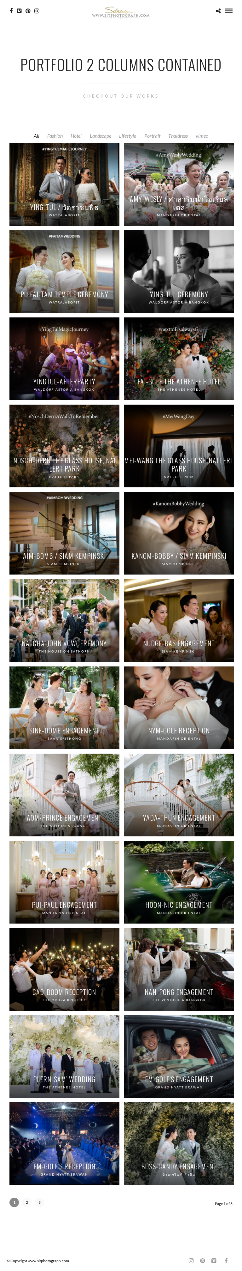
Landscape (100, 136)
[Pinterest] (28, 11)
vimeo (202, 136)
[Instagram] (36, 11)
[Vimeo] (19, 11)
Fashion (55, 136)
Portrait (152, 136)
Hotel (76, 136)
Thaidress (178, 136)
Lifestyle (127, 136)
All (36, 136)
